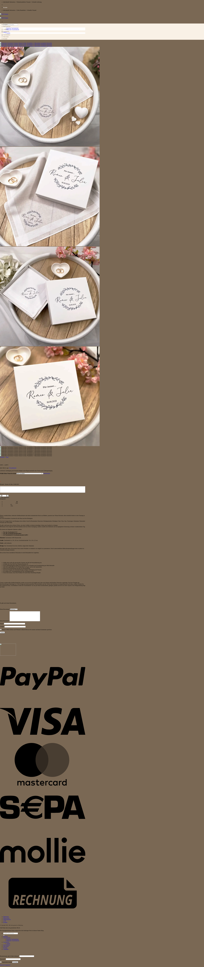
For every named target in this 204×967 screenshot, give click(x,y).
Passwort (2, 959)
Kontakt (5, 7)
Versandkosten (12, 468)
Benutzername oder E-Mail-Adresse (9, 956)
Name (2, 623)
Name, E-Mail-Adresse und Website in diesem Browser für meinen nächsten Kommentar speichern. (27, 629)
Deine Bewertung (5, 609)
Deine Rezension (5, 621)
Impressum (6, 916)
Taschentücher (6, 26)
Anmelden (15, 962)
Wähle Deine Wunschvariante (8, 473)
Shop (7, 457)
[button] (5, 29)
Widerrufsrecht (7, 919)
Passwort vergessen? (5, 965)
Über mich (6, 36)
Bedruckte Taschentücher (12, 29)
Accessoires (6, 31)
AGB (4, 921)
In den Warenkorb (5, 497)
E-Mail (2, 626)
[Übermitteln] (3, 935)
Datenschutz (6, 918)
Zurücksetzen (46, 473)
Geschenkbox (6, 34)
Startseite (5, 24)
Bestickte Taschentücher (12, 28)
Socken (8, 33)
